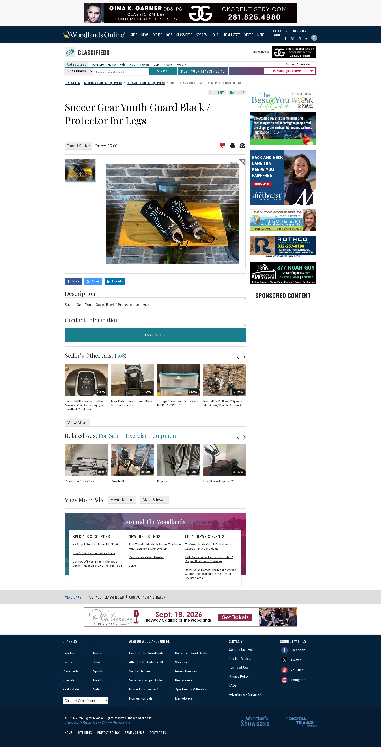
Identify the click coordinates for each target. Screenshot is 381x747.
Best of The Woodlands (146, 653)
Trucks (168, 64)
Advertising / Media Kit (245, 694)
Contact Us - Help (241, 650)
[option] (80, 170)
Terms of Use (239, 668)
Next (233, 92)
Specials (69, 680)
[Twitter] (300, 38)
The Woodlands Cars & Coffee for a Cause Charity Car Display (208, 546)
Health (215, 35)
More (260, 35)
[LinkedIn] (307, 38)
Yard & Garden (139, 671)
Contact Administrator (299, 64)
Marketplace (184, 698)
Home (112, 64)
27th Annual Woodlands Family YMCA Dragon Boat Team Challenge (209, 559)
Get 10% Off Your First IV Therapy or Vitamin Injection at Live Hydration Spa (97, 564)
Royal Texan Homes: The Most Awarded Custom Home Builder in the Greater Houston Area (210, 574)
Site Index (85, 732)
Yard (133, 64)
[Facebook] (285, 38)
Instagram (298, 680)
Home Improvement (143, 689)
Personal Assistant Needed (146, 557)
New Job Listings (145, 536)
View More (77, 422)
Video (97, 689)
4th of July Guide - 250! (146, 662)
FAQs (233, 685)
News (145, 35)
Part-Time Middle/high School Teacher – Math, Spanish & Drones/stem (155, 546)
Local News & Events (204, 536)
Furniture (98, 64)
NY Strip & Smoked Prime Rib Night (95, 544)
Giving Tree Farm (187, 671)
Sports (201, 35)
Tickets (144, 64)
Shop (133, 35)
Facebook (298, 650)
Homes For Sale (141, 698)
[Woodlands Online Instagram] (292, 38)
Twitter (296, 660)
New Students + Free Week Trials (94, 553)
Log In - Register (241, 659)
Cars (157, 64)
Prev (221, 92)
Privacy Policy (239, 677)
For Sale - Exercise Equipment (138, 435)
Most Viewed (155, 499)
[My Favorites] (222, 145)
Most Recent (122, 499)
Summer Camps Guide (145, 680)
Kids (122, 64)
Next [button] (244, 357)
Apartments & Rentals (191, 689)
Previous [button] (238, 357)
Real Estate (232, 35)
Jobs (169, 35)
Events (157, 35)
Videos (248, 35)
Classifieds (184, 35)
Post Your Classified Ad (203, 71)
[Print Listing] (232, 145)
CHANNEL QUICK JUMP (287, 71)
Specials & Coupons (91, 536)
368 (120, 355)
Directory (69, 653)
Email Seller (78, 146)
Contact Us (158, 732)
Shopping (182, 662)
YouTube (297, 670)
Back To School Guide (191, 653)
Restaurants (184, 680)
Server (133, 565)
